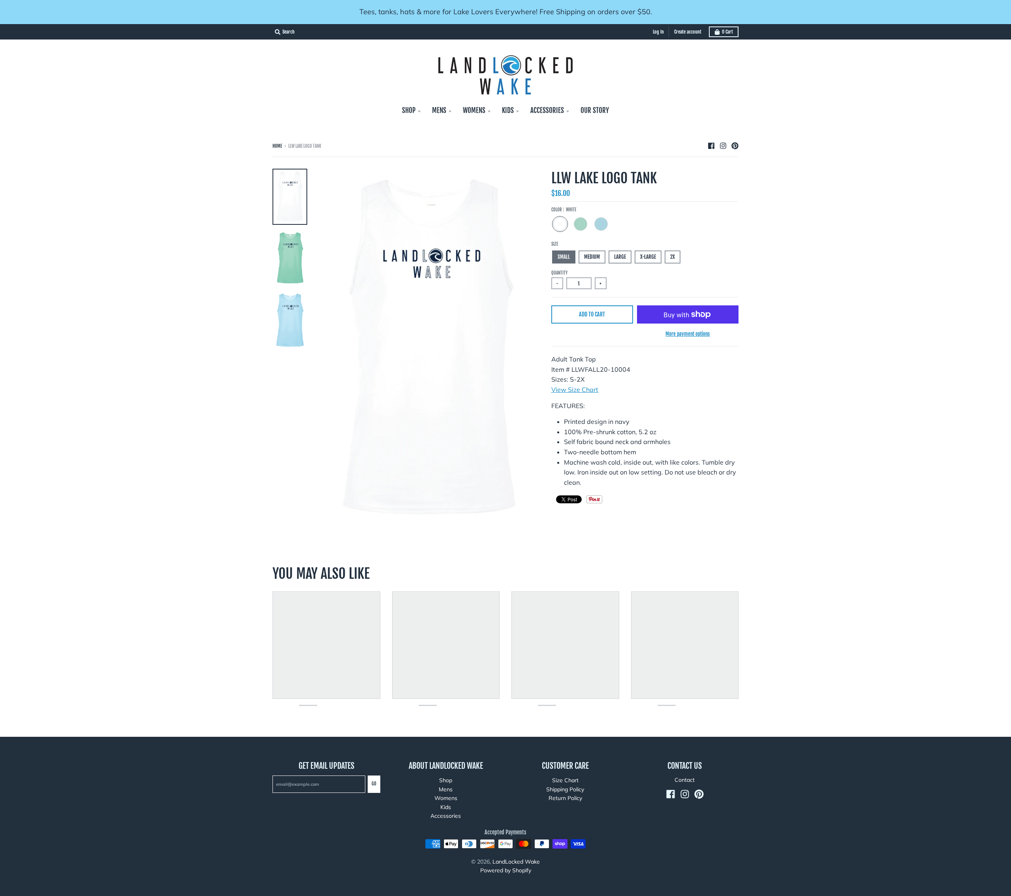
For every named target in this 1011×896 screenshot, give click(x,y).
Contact (685, 779)
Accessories (445, 815)
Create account (687, 32)
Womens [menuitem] (474, 110)
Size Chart (565, 780)
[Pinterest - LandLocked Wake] (735, 145)
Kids (445, 807)
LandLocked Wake (516, 861)
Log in (658, 32)
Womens (445, 798)
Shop (445, 780)
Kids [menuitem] (508, 110)
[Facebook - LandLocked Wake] (711, 145)
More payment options (687, 334)
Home (277, 146)
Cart (727, 32)
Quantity (559, 273)
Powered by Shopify (505, 870)
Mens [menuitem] (439, 110)
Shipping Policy (565, 789)
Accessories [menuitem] (547, 110)
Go (374, 784)
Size (554, 244)
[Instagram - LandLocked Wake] (723, 145)
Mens (446, 789)
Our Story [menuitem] (595, 110)
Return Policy (565, 798)
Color (563, 210)
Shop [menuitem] (408, 110)
